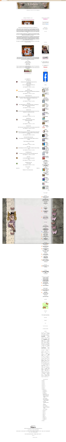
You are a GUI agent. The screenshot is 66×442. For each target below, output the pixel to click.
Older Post (38, 168)
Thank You (46, 370)
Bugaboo (45, 339)
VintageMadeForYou (38, 428)
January (44, 419)
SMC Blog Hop (46, 366)
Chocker (47, 346)
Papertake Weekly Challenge (45, 211)
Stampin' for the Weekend (45, 238)
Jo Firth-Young (46, 116)
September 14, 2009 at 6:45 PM (28, 128)
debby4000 (27, 118)
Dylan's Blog (45, 142)
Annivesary (44, 334)
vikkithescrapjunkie (27, 95)
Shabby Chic (43, 365)
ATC (42, 335)
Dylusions (42, 351)
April (43, 415)
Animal (48, 333)
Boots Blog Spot (45, 125)
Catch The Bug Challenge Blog (46, 257)
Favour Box (46, 352)
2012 (43, 385)
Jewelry (45, 357)
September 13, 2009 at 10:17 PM (29, 116)
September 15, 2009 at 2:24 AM (28, 144)
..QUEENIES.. (46, 160)
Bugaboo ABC (43, 340)
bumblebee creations (45, 156)
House (42, 357)
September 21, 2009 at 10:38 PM (29, 154)
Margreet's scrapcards (46, 99)
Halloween (48, 355)
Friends (42, 354)
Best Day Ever (47, 94)
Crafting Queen (46, 112)
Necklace (48, 361)
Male (45, 360)
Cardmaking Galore (27, 162)
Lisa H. (28, 146)
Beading (48, 335)
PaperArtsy (45, 103)
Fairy (42, 352)
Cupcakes (47, 349)
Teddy (42, 370)
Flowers (47, 353)
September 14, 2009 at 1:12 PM (28, 123)
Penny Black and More (46, 246)
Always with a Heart (45, 88)
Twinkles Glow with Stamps (45, 173)
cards (43, 346)
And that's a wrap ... (45, 290)
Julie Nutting (42, 358)
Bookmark (42, 337)
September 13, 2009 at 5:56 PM (28, 107)
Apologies (45, 266)
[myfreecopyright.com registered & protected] (45, 62)
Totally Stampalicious (45, 285)
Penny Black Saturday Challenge (46, 249)
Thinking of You (43, 371)
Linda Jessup (45, 71)
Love (47, 359)
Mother (45, 361)
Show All (48, 190)
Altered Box (46, 332)
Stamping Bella (43, 367)
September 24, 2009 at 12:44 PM (29, 160)
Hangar (43, 356)
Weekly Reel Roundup (45, 98)
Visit (45, 328)
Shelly (28, 130)
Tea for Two (47, 182)
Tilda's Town (45, 231)
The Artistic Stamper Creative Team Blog (45, 280)
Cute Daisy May (45, 398)
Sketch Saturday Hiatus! (46, 254)
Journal (47, 357)
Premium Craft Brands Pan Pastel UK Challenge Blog (45, 272)
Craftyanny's (45, 181)
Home (28, 168)
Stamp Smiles (46, 177)
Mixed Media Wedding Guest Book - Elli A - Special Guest (45, 294)
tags (47, 369)
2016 (43, 380)
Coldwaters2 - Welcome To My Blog (45, 121)
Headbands (47, 356)
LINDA (28, 103)
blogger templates (31, 437)
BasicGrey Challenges (46, 259)
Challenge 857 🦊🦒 (45, 244)
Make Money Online (35, 437)
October (44, 392)
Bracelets (46, 338)
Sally (27, 89)
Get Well (46, 354)
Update (45, 163)
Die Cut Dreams (24, 57)
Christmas (43, 347)
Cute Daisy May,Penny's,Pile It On (46, 402)
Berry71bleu (45, 292)
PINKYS (45, 129)
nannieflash (45, 146)
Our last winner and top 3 (45, 239)
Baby (44, 335)
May (43, 414)
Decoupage (42, 350)
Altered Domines (43, 333)
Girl (31, 73)
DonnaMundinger (28, 152)
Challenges (44, 404)
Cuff (43, 349)
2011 (43, 386)
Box (45, 337)
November (44, 391)
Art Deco (47, 334)
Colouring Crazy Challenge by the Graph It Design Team (45, 229)
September (44, 393)
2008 (43, 420)
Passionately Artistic (45, 199)
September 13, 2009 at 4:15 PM (28, 93)
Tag (45, 369)
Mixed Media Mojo (45, 282)
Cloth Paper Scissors (45, 296)
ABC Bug (42, 332)
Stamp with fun (46, 203)
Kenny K (46, 358)
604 (45, 209)
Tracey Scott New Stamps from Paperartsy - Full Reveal (47, 170)
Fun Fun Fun (45, 212)
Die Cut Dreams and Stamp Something (28, 19)
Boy (47, 337)
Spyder (28, 156)
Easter (45, 351)
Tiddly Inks (47, 371)
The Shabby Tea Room (45, 196)
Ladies (45, 359)
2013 (43, 384)
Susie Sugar (27, 80)
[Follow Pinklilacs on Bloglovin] (45, 19)
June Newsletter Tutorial (47, 131)
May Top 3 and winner (45, 278)
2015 (43, 381)
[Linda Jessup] (45, 81)
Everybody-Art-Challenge (46, 208)
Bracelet (42, 338)
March (44, 416)
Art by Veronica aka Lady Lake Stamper (45, 165)
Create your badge (45, 82)
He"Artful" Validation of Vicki (46, 93)
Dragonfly (47, 350)
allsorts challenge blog (46, 243)
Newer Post (17, 168)
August (44, 410)
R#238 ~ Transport (45, 234)
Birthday (28, 73)
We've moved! (45, 230)
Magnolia (42, 360)
